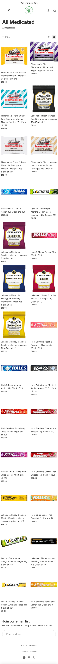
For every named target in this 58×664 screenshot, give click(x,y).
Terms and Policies (29, 651)
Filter (7, 37)
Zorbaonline (32, 645)
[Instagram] (29, 657)
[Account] (48, 10)
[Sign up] (51, 634)
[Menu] (3, 10)
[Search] (9, 10)
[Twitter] (34, 657)
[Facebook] (24, 657)
